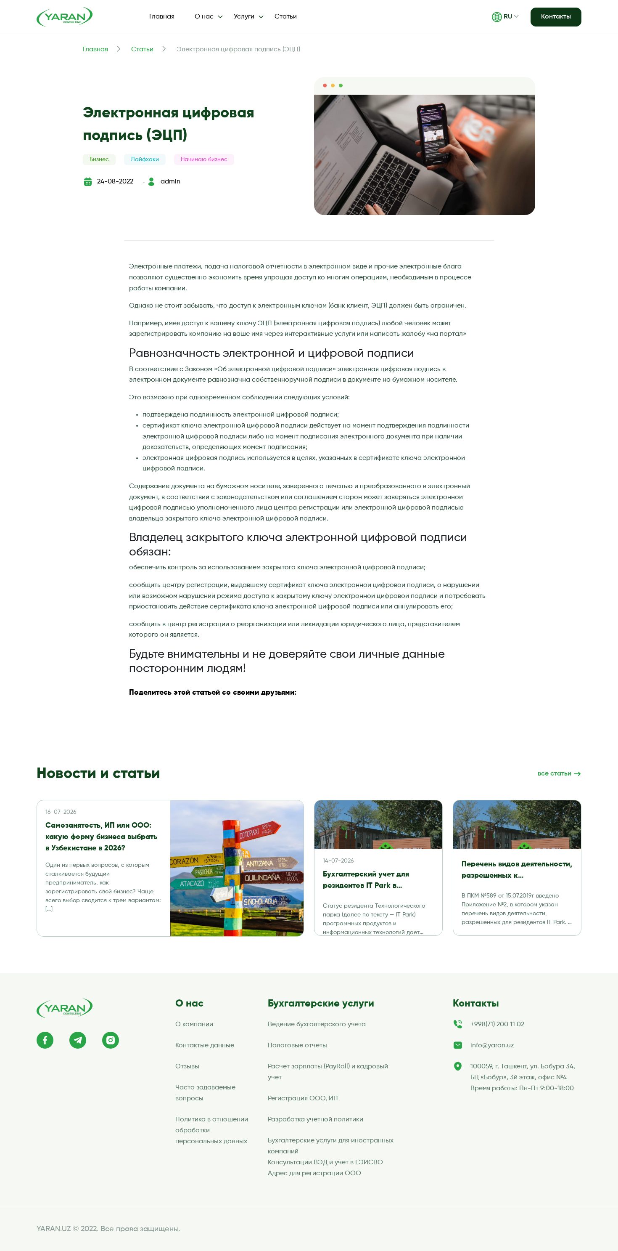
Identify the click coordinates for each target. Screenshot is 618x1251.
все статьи (555, 773)
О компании (194, 1024)
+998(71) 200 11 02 (497, 1024)
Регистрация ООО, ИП (303, 1098)
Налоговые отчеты (297, 1045)
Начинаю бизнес (204, 159)
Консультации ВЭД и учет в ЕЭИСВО (325, 1162)
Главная (161, 16)
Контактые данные (204, 1045)
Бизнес (99, 159)
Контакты (556, 16)
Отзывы (187, 1066)
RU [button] (508, 16)
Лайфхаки (145, 159)
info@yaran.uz (492, 1045)
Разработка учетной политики (315, 1119)
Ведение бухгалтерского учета (317, 1024)
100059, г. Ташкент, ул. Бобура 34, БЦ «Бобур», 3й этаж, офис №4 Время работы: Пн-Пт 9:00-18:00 (522, 1077)
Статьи (286, 16)
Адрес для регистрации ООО (314, 1173)
